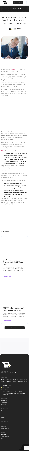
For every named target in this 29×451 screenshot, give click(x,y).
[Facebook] (10, 372)
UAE (2, 151)
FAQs (2, 438)
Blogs (2, 410)
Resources (3, 417)
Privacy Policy (3, 434)
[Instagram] (7, 372)
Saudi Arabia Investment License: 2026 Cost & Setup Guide (13, 262)
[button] (15, 327)
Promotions (3, 404)
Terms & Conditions (5, 436)
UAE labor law (14, 69)
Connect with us (4, 424)
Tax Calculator (4, 402)
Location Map (3, 426)
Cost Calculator (4, 400)
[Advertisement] (14, 113)
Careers (2, 415)
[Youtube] (15, 372)
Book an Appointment (5, 428)
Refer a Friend (4, 412)
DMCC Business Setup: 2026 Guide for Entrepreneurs (13, 309)
